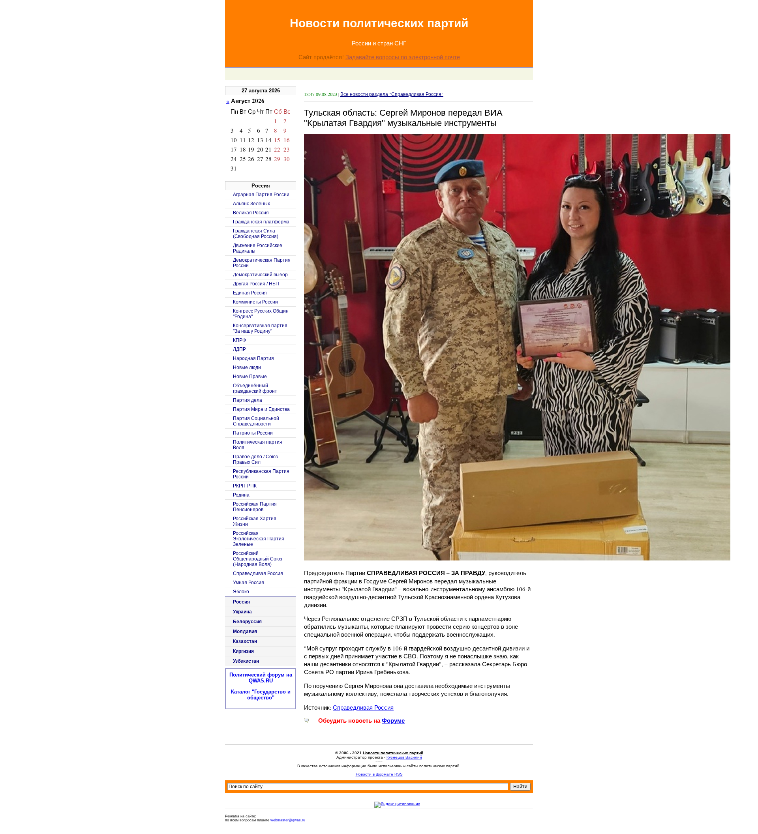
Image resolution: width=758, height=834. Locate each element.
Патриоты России (253, 433)
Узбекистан (246, 661)
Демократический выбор (260, 274)
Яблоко (241, 591)
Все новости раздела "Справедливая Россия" (391, 94)
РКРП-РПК (245, 486)
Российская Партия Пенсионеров (255, 506)
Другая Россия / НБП (256, 284)
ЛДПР (239, 349)
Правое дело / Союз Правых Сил (255, 459)
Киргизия (243, 651)
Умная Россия (248, 582)
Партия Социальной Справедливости (256, 421)
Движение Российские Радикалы (257, 248)
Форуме (393, 720)
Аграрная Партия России (261, 194)
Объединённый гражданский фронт (255, 388)
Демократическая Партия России (262, 262)
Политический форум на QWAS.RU (260, 678)
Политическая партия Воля (257, 444)
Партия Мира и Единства (261, 409)
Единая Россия (250, 293)
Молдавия (245, 631)
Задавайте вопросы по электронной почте (402, 57)
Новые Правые (250, 376)
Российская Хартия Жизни (254, 521)
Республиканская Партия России (261, 474)
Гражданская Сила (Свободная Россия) (255, 233)
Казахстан (245, 641)
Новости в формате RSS (379, 774)
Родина (241, 495)
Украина (242, 612)
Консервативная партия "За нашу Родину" (260, 328)
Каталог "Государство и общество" (261, 695)
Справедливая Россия (363, 707)
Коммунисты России (255, 302)
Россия (241, 602)
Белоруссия (247, 621)
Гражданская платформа (261, 222)
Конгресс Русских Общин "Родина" (261, 313)
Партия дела (247, 400)
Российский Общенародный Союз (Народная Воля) (257, 559)
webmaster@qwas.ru (287, 820)
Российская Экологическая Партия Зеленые (258, 538)
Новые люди (247, 367)
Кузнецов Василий (404, 757)
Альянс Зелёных (251, 203)
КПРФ (239, 340)
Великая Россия (251, 213)
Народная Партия (253, 358)
